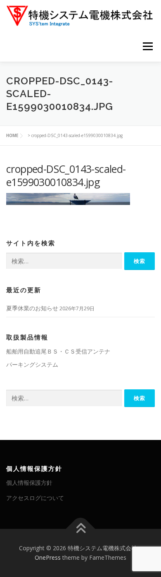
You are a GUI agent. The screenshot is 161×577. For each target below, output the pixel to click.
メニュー (147, 46)
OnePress (48, 557)
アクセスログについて (35, 498)
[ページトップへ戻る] (80, 528)
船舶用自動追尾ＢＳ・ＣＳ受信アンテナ (58, 351)
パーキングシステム (32, 364)
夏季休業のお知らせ (32, 308)
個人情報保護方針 (29, 482)
